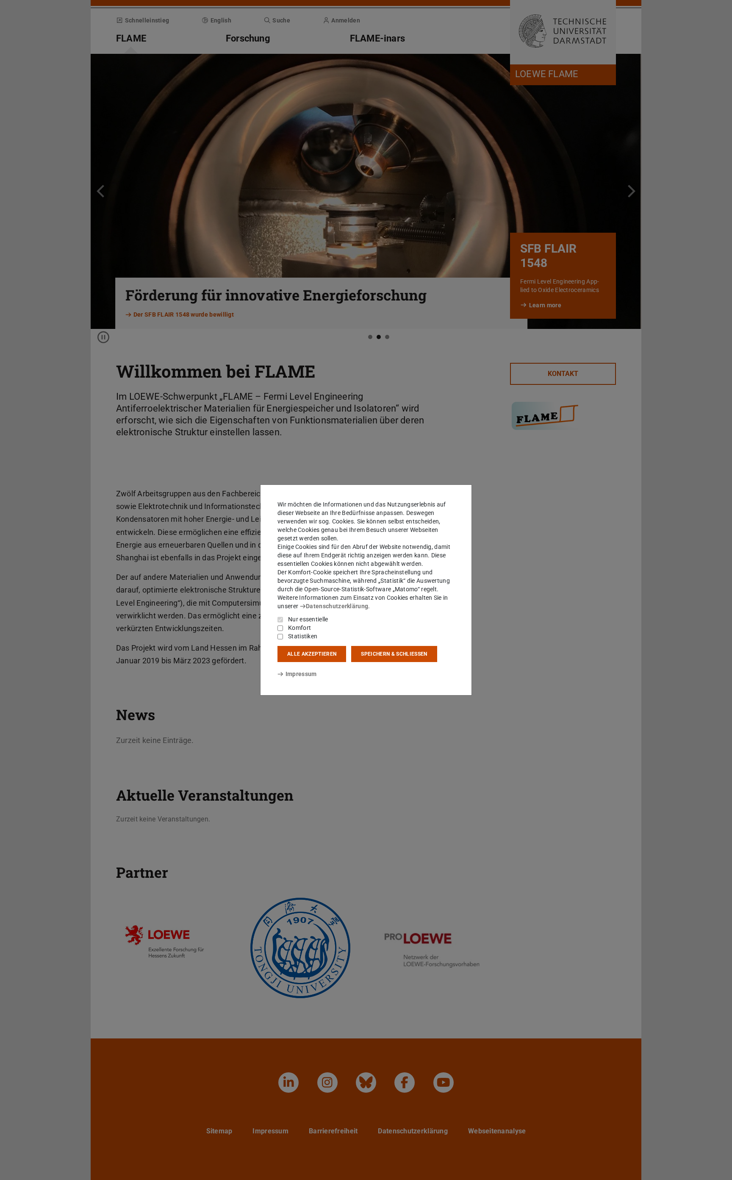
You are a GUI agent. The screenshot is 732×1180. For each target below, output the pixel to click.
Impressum (301, 674)
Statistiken (302, 636)
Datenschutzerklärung (337, 606)
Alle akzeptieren (311, 654)
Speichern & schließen (394, 654)
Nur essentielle (308, 619)
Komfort (299, 627)
